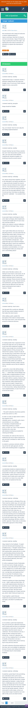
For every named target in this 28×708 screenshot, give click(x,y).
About (16, 1)
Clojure (12, 30)
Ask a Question (11, 16)
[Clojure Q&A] (7, 9)
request (4, 50)
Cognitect (9, 706)
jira (7, 50)
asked (3, 30)
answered (4, 73)
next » (12, 703)
